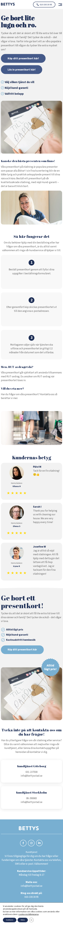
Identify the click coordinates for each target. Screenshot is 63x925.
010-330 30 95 (46, 4)
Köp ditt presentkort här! (23, 58)
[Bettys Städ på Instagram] (31, 843)
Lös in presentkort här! (21, 70)
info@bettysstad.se (31, 776)
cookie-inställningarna (29, 914)
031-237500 (31, 772)
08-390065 (31, 798)
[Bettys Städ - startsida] (8, 4)
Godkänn (9, 920)
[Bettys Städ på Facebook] (23, 843)
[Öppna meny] (59, 4)
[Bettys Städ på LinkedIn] (39, 843)
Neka (23, 920)
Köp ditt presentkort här (22, 649)
